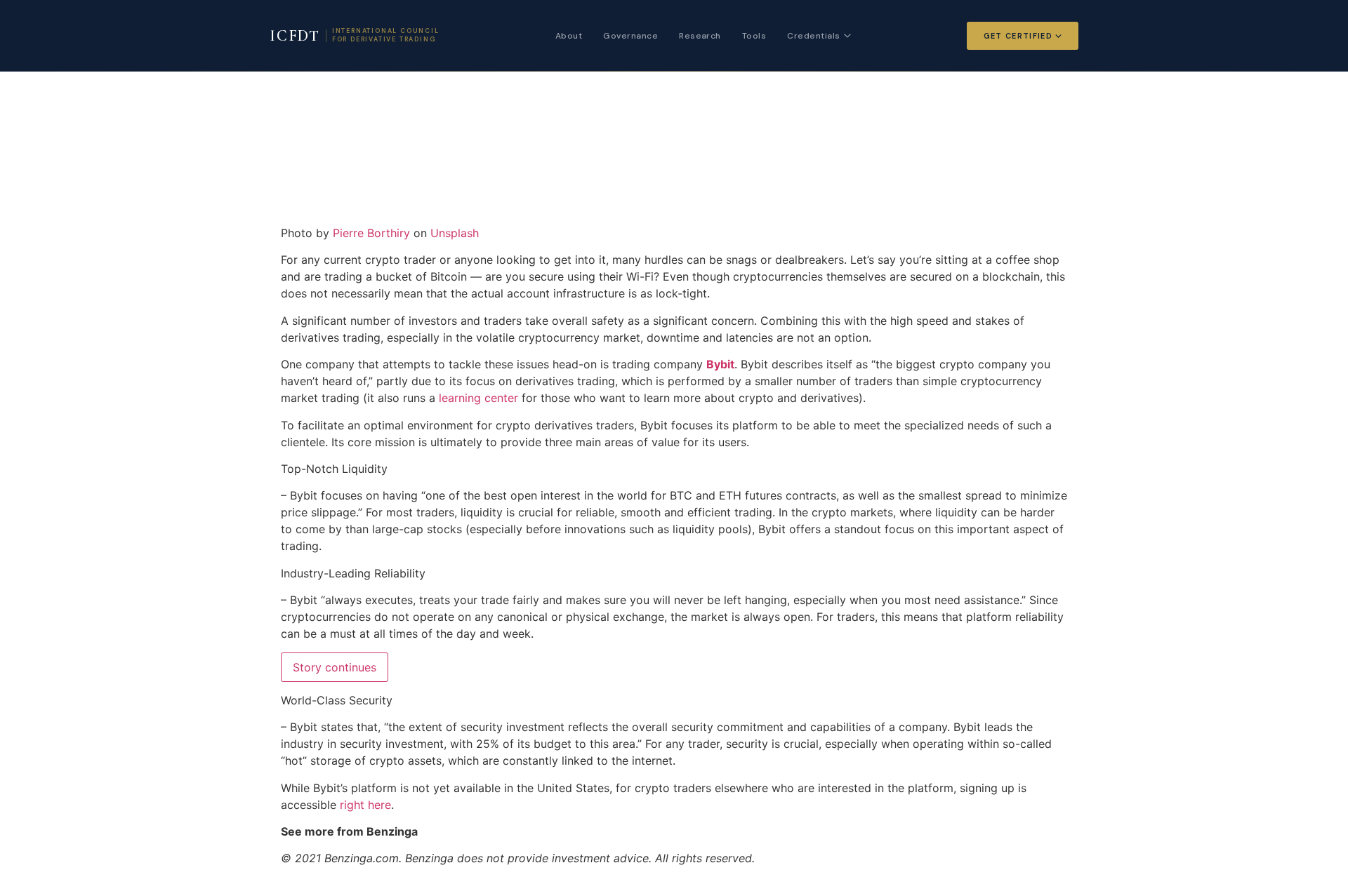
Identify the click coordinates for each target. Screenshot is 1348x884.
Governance (630, 35)
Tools (754, 35)
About (568, 35)
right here (365, 805)
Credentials (813, 35)
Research (700, 35)
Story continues (334, 667)
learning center (478, 398)
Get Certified (1018, 36)
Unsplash (454, 233)
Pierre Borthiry (371, 233)
